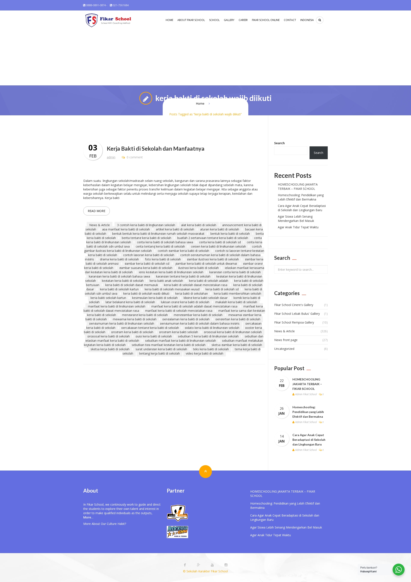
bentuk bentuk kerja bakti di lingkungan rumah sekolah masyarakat (158, 234)
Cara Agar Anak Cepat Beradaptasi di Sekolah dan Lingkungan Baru (302, 208)
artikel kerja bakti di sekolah (175, 229)
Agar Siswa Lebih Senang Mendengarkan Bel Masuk (296, 218)
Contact (290, 20)
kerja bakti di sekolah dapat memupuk (131, 285)
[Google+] (199, 565)
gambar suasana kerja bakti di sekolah (145, 268)
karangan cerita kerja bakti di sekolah (235, 272)
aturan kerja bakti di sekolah (219, 229)
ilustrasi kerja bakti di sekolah (198, 268)
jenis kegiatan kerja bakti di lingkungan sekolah (171, 272)
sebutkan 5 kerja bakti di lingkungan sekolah (208, 336)
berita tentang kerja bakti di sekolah (146, 238)
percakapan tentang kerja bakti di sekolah (150, 328)
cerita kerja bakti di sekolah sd (220, 242)
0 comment (134, 157)
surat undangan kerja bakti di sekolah (161, 349)
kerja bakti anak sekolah (166, 281)
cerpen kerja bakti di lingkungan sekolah (218, 246)
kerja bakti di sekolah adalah (208, 281)
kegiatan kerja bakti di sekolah (123, 281)
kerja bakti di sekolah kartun (119, 289)
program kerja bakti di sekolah (132, 332)
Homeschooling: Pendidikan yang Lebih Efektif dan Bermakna (301, 197)
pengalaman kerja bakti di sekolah (186, 319)
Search (279, 143)
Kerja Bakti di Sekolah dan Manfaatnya (155, 148)
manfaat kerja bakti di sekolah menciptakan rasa (178, 311)
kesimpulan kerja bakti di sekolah (155, 298)
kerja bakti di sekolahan (191, 293)
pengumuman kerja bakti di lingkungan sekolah (121, 323)
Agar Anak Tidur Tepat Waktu (298, 227)
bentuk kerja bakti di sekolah (230, 234)
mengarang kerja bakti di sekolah (145, 315)
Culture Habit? (116, 524)
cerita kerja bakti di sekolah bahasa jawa (165, 242)
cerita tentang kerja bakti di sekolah (160, 246)
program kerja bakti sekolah (178, 332)
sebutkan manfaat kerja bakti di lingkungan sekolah (180, 341)
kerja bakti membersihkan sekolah (237, 293)
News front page (286, 340)
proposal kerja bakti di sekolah (109, 336)
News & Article (99, 225)
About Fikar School (191, 20)
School (214, 20)
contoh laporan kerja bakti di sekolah (148, 255)
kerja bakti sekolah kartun (108, 298)
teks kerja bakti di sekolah (211, 349)
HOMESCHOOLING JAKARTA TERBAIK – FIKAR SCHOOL (298, 186)
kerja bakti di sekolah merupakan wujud (172, 289)
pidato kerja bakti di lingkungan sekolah (212, 328)
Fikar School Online (266, 20)
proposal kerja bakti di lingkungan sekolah (233, 332)
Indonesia (307, 20)
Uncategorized (284, 349)
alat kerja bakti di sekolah (198, 225)
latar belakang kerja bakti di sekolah (130, 302)
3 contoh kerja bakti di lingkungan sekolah (146, 225)
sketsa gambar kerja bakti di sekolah (236, 345)
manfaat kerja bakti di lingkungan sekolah (116, 306)
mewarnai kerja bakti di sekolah (134, 319)
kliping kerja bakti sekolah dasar (206, 298)
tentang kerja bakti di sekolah (159, 353)
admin (111, 157)
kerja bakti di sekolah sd (222, 289)
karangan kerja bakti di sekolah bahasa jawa (119, 276)
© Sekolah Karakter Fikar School (205, 571)
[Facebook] (185, 565)
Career (243, 20)
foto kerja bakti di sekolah (163, 259)
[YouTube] (213, 565)
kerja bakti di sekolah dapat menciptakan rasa (195, 285)
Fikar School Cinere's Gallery (293, 305)
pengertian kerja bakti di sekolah (238, 319)
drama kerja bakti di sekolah (119, 259)
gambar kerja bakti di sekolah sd (147, 263)
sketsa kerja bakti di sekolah (110, 349)
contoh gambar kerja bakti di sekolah (183, 251)
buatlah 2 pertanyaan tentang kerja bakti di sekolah (212, 238)
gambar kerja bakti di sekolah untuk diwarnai (206, 263)
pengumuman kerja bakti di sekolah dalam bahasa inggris (200, 323)
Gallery (229, 20)
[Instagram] (226, 565)
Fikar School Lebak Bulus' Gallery (297, 314)
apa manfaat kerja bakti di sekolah (126, 229)
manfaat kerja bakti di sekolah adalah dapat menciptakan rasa (194, 306)
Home (169, 20)
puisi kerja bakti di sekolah (154, 336)
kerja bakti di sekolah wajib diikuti (146, 293)
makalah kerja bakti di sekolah (236, 302)
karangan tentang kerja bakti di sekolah (183, 276)
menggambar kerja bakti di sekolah (198, 315)
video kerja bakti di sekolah (204, 353)
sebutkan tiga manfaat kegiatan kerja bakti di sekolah (169, 345)
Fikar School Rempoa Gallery (294, 322)
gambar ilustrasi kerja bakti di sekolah (213, 259)
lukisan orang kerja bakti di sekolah (185, 302)
